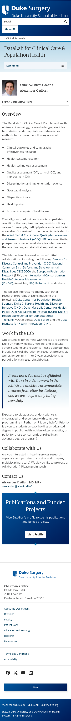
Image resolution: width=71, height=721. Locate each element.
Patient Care (11, 624)
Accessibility (10, 659)
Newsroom (10, 641)
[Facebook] (8, 673)
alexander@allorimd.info (17, 486)
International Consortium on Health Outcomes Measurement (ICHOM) (33, 279)
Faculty (8, 619)
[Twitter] (15, 673)
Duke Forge (41, 320)
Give (35, 687)
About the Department (16, 608)
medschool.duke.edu (14, 704)
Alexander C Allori (34, 90)
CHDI (18, 307)
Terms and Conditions (16, 653)
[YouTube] (23, 673)
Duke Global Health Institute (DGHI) (34, 312)
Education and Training (17, 630)
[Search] (65, 21)
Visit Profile (36, 534)
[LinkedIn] (30, 673)
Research (9, 635)
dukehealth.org (49, 704)
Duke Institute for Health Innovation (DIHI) (34, 322)
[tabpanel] (35, 327)
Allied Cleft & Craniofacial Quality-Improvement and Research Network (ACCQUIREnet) (35, 237)
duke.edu (33, 704)
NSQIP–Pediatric (39, 283)
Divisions (9, 614)
